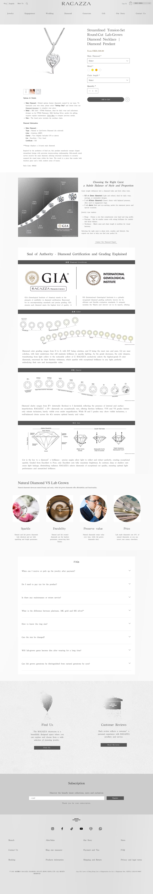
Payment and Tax (91, 850)
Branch (11, 840)
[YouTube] (81, 828)
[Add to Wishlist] (127, 99)
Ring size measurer (54, 850)
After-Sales (50, 840)
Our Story (87, 840)
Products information (55, 860)
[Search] (34, 3)
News (123, 840)
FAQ (123, 850)
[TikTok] (72, 828)
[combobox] (108, 60)
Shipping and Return (91, 860)
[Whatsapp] (100, 828)
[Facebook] (62, 828)
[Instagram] (52, 828)
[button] (130, 3)
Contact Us (13, 850)
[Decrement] (89, 90)
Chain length (93, 75)
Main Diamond (94, 56)
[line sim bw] (91, 828)
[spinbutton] (92, 90)
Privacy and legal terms (131, 860)
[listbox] (142, 3)
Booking (11, 860)
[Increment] (96, 90)
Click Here (51, 115)
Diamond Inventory (32, 108)
